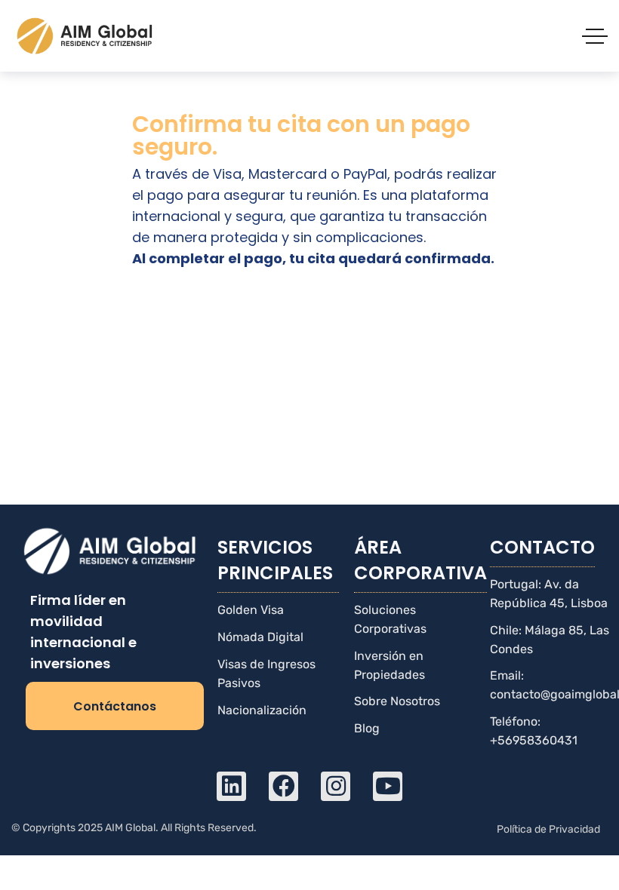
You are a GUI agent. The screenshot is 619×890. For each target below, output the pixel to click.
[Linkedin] (231, 786)
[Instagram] (335, 786)
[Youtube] (387, 786)
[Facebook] (283, 786)
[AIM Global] (86, 35)
